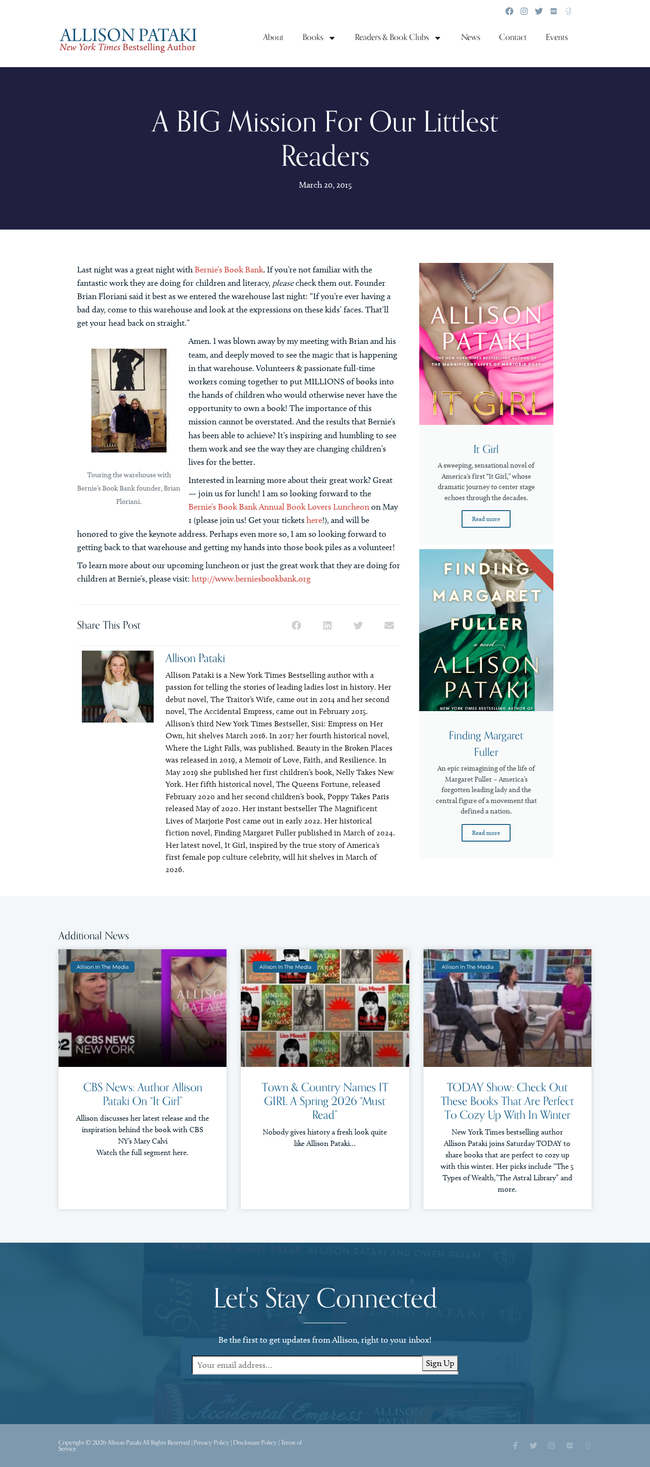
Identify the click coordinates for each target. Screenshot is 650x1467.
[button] (296, 625)
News (470, 37)
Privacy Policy (211, 1442)
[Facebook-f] (515, 1445)
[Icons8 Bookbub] (554, 11)
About (273, 37)
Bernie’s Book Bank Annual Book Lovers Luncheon (278, 507)
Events (557, 37)
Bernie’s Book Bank (229, 269)
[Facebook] (509, 11)
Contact (513, 37)
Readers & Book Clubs (392, 37)
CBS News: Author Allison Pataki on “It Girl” (142, 1094)
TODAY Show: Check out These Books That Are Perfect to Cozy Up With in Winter (507, 1101)
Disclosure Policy (255, 1442)
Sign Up (440, 1363)
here (314, 520)
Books (313, 37)
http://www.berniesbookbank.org (251, 578)
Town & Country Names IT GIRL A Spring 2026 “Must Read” (325, 1101)
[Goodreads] (568, 11)
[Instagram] (524, 11)
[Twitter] (539, 11)
